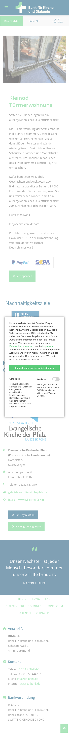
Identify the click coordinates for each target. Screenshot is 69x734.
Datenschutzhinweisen (21, 346)
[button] (34, 368)
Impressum (48, 346)
